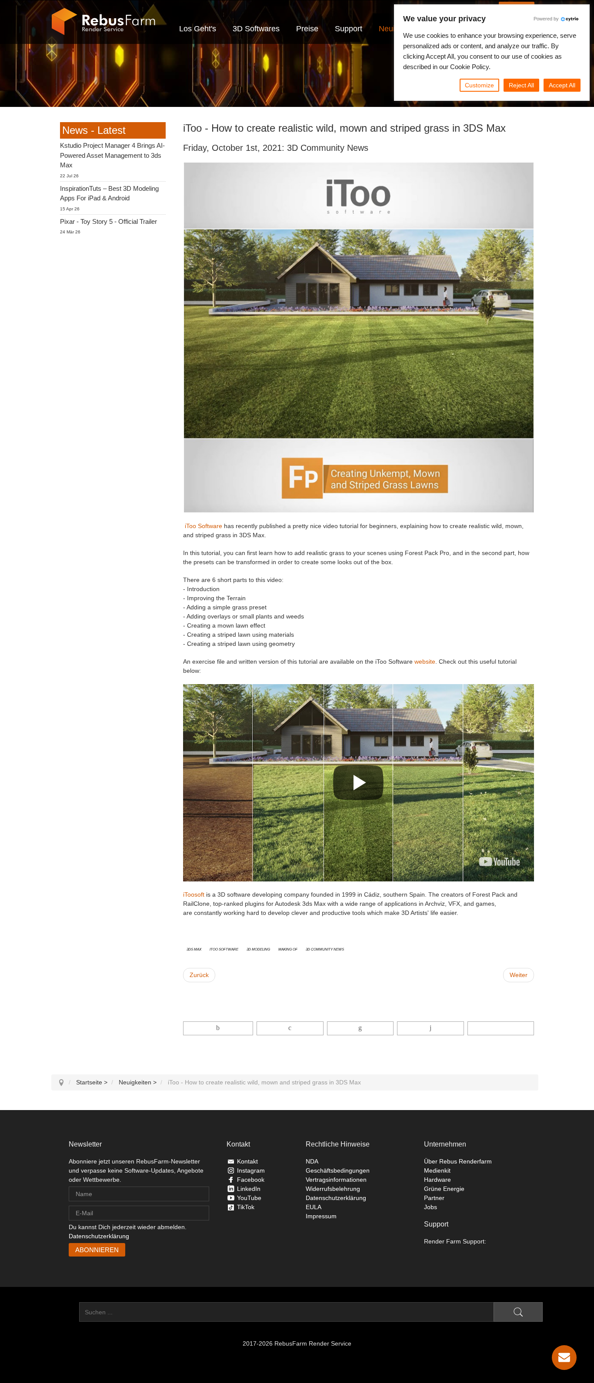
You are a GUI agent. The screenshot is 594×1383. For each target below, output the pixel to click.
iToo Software (203, 525)
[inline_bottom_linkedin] (360, 1028)
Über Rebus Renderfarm (458, 1161)
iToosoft (193, 894)
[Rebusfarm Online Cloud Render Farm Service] (103, 22)
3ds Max (194, 949)
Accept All (562, 85)
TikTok (245, 1206)
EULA (313, 1206)
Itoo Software (224, 949)
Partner (434, 1197)
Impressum (321, 1216)
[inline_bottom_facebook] (218, 1028)
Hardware (437, 1179)
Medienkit (437, 1170)
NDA (312, 1161)
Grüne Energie (444, 1188)
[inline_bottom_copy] (500, 1028)
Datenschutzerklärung (99, 1236)
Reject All (521, 85)
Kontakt (247, 1161)
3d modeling (258, 949)
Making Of (287, 949)
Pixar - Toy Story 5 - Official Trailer (108, 221)
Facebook (250, 1179)
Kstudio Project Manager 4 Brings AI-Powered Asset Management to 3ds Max (112, 155)
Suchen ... (65, 1312)
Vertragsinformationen (336, 1179)
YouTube (249, 1197)
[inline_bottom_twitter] (290, 1028)
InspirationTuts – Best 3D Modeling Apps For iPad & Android (109, 193)
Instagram (251, 1170)
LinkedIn (248, 1188)
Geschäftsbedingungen (338, 1170)
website (424, 661)
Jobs (430, 1206)
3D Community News (325, 949)
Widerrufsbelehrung (333, 1188)
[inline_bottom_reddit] (430, 1028)
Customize (479, 85)
